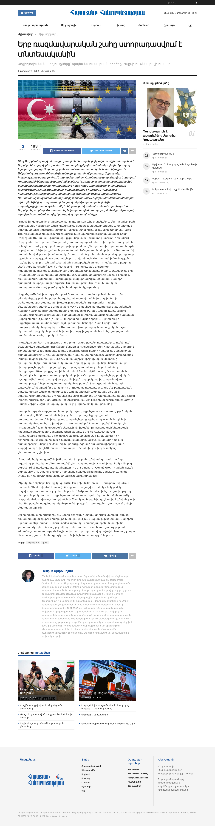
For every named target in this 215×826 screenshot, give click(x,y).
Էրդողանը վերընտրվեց (98, 693)
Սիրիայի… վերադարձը (94, 714)
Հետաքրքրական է (163, 153)
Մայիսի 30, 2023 (30, 697)
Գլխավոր (25, 34)
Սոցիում (96, 25)
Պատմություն (134, 782)
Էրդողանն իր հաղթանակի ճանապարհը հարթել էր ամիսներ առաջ (105, 707)
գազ (44, 543)
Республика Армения (138, 778)
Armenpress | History (138, 774)
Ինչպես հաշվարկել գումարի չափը (172, 178)
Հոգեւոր (144, 25)
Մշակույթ (169, 25)
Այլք (190, 25)
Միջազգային (69, 25)
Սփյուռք (120, 25)
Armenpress (133, 770)
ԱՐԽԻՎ (28, 13)
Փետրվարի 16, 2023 (28, 71)
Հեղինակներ (134, 786)
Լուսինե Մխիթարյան (57, 571)
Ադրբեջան (33, 543)
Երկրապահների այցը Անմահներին (172, 189)
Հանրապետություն (35, 25)
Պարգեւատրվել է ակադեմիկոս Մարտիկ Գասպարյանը (159, 135)
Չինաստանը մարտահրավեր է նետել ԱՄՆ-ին (108, 723)
